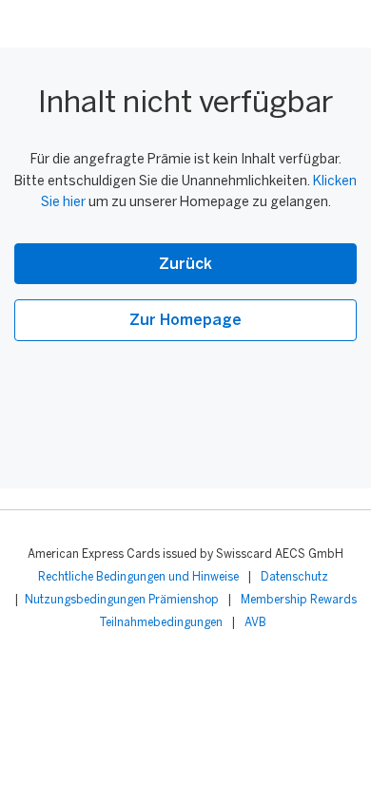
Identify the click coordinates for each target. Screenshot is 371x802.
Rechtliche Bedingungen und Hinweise (138, 577)
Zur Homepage (185, 321)
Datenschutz (294, 577)
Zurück (185, 265)
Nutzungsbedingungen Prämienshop (122, 600)
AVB (255, 623)
